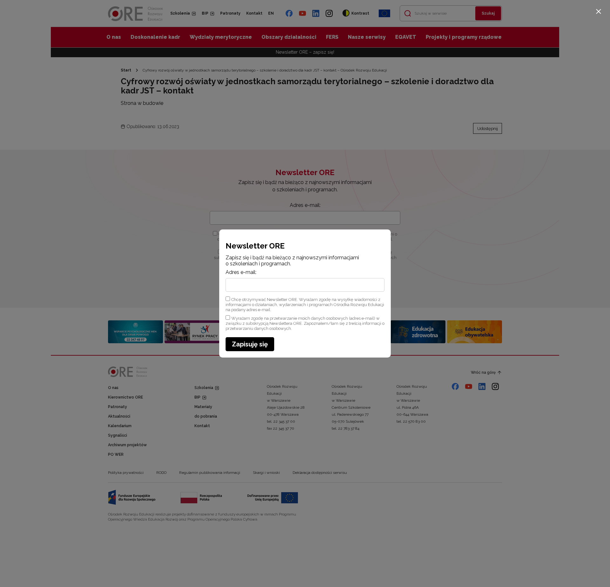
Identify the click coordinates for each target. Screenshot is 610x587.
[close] (598, 11)
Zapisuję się (250, 344)
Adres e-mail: (241, 272)
